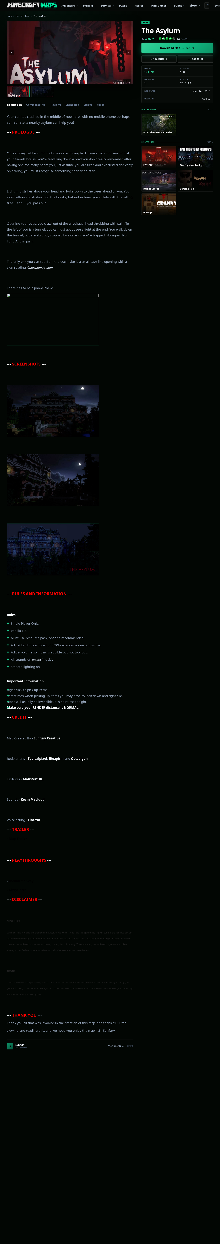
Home (9, 16)
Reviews (56, 104)
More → (210, 142)
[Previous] (11, 52)
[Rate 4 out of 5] (170, 38)
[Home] (32, 5)
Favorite (161, 58)
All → (210, 110)
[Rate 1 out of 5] (160, 38)
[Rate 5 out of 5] (173, 38)
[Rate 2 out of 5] (163, 38)
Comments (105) (36, 104)
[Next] (128, 52)
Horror (145, 23)
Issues (100, 104)
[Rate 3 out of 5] (167, 38)
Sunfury (149, 38)
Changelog (72, 104)
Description (14, 104)
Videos (88, 104)
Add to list (197, 58)
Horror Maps (22, 16)
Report (130, 1046)
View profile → (116, 1045)
